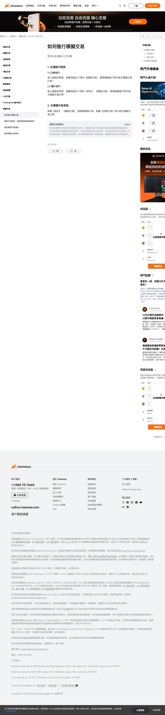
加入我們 (126, 484)
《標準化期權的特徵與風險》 (105, 556)
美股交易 (6, 47)
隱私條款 (41, 685)
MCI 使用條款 (32, 588)
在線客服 (21, 495)
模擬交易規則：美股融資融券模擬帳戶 (19, 121)
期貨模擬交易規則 (11, 127)
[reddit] (127, 507)
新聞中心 (57, 500)
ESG (55, 509)
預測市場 (6, 65)
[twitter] (123, 502)
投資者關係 (58, 496)
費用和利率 (65, 5)
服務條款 (92, 484)
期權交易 (6, 53)
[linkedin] (136, 502)
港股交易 (6, 71)
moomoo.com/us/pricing (133, 550)
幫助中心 (3, 36)
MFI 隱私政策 (38, 542)
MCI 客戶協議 (17, 588)
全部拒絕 (156, 710)
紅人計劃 (57, 492)
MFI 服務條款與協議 (20, 542)
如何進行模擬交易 (11, 115)
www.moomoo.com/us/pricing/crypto (28, 597)
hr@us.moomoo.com (131, 489)
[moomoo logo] (14, 5)
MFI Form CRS (67, 542)
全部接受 (140, 710)
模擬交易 (22, 36)
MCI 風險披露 (47, 588)
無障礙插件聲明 (95, 504)
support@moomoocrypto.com (34, 649)
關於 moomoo (59, 484)
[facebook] (127, 502)
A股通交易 (7, 78)
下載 (136, 5)
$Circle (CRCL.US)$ (148, 299)
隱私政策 (92, 488)
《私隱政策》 (10, 711)
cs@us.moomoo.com (25, 507)
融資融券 (6, 84)
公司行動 (6, 96)
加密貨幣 (6, 59)
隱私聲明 (92, 492)
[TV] (123, 507)
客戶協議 (92, 496)
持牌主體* (92, 509)
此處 (67, 609)
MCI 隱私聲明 (143, 585)
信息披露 (92, 500)
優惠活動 (77, 5)
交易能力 (13, 36)
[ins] (132, 502)
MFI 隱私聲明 (52, 542)
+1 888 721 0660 (23, 485)
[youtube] (141, 502)
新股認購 (6, 90)
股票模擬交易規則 (11, 133)
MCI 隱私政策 (128, 585)
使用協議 (52, 685)
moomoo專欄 (59, 504)
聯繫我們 (57, 488)
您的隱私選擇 (67, 685)
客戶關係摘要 (19, 514)
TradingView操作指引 (12, 102)
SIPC (114, 538)
